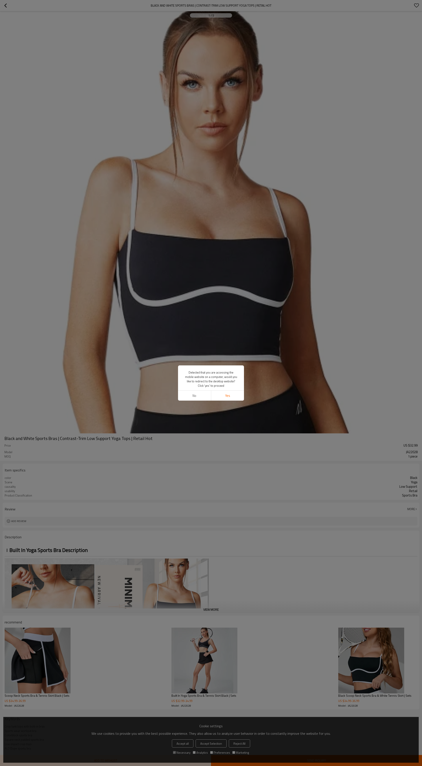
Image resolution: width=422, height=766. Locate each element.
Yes (227, 395)
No (194, 395)
